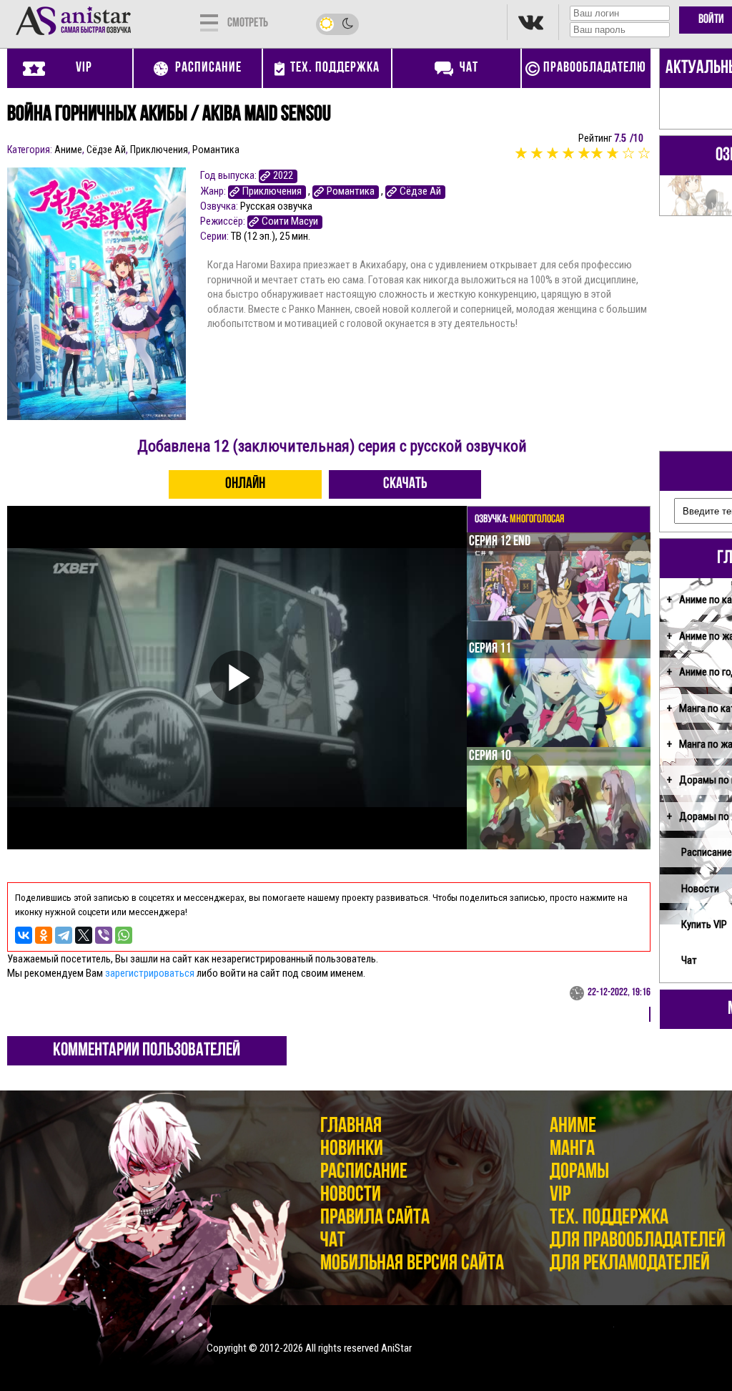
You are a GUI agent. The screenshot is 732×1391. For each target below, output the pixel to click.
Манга (572, 1149)
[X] (83, 935)
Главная (351, 1127)
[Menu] (209, 21)
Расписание (363, 1172)
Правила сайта (375, 1218)
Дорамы (579, 1172)
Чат (332, 1241)
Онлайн (245, 484)
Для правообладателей (638, 1241)
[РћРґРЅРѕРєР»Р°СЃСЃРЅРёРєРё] (43, 935)
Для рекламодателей (630, 1264)
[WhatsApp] (123, 935)
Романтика (215, 149)
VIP (560, 1195)
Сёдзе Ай (106, 149)
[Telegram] (63, 935)
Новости (350, 1195)
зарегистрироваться (149, 973)
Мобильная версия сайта (412, 1264)
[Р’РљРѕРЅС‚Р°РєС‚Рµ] (23, 935)
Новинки (351, 1149)
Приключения (159, 149)
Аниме (68, 149)
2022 (283, 176)
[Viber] (103, 935)
